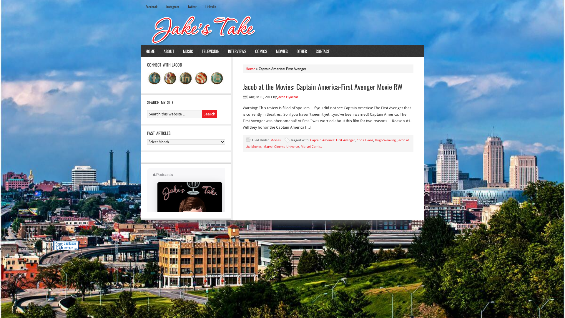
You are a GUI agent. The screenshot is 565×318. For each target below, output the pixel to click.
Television (210, 51)
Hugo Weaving (385, 140)
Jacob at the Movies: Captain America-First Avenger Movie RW (323, 86)
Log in (415, 232)
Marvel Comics (311, 147)
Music (188, 51)
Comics (261, 51)
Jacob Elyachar (287, 97)
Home (150, 51)
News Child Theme (332, 232)
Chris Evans (365, 140)
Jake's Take (282, 29)
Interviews (237, 51)
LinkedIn (210, 6)
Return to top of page (162, 232)
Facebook (151, 6)
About (169, 51)
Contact (323, 51)
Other (302, 51)
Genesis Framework (370, 232)
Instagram (172, 6)
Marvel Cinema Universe (281, 147)
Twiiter (192, 6)
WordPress (398, 232)
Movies (282, 51)
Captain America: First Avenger (332, 140)
